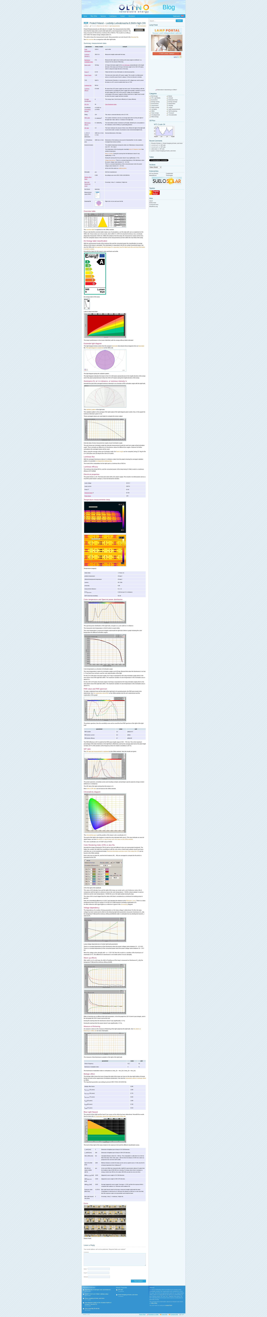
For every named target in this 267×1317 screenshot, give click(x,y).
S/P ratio (86, 128)
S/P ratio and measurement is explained (97, 751)
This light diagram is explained (94, 348)
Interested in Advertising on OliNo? (167, 89)
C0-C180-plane (126, 65)
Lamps (170, 107)
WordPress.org (153, 206)
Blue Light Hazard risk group (87, 184)
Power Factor (87, 75)
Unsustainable (173, 115)
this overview (90, 39)
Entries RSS (164, 1314)
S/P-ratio (163, 145)
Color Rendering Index (110, 104)
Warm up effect (109, 153)
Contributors (113, 16)
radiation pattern (91, 409)
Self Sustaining (173, 111)
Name (86, 1269)
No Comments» (142, 26)
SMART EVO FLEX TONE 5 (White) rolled (96, 1294)
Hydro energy (155, 107)
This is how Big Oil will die (92, 1308)
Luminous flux (87, 85)
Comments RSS (174, 1314)
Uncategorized (155, 115)
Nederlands (176, 16)
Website (86, 1276)
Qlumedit (114, 346)
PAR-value (87, 117)
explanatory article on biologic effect (135, 1078)
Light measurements (114, 26)
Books (170, 96)
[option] (166, 43)
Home (85, 16)
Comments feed (153, 204)
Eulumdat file (134, 37)
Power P (86, 72)
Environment (155, 103)
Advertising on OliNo (154, 1314)
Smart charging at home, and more (173, 143)
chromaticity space (91, 835)
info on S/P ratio (91, 788)
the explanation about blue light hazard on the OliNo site (110, 1116)
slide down (154, 149)
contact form (168, 1305)
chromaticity (124, 904)
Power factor (87, 496)
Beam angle (87, 65)
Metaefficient (152, 175)
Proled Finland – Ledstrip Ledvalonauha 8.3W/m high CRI (117, 23)
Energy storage (173, 101)
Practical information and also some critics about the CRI (123, 851)
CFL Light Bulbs (155, 98)
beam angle (119, 451)
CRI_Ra (86, 104)
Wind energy (155, 116)
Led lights (154, 109)
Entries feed (152, 202)
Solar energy (155, 113)
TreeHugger (169, 175)
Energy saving (155, 101)
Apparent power (88, 492)
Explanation (172, 103)
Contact (122, 16)
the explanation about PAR (101, 693)
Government (154, 105)
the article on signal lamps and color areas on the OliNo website (115, 839)
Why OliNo (94, 16)
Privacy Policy (142, 1314)
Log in (151, 201)
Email (85, 1273)
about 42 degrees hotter (135, 149)
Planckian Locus (131, 900)
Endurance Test (173, 100)
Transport (171, 113)
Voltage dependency (110, 160)
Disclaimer (131, 16)
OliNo (153, 111)
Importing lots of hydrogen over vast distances (98, 1289)
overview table (90, 229)
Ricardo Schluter (156, 143)
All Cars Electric (153, 173)
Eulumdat (141, 346)
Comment (86, 1252)
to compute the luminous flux (104, 461)
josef (152, 151)
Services (103, 16)
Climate (171, 98)
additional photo (122, 168)
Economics (154, 100)
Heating (171, 105)
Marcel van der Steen (102, 26)
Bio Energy (154, 96)
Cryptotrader (169, 173)
